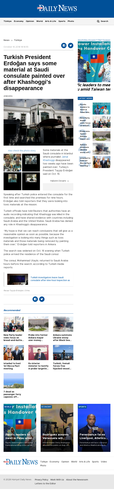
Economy (18, 21)
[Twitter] (70, 45)
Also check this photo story (22, 151)
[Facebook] (63, 45)
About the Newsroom (77, 480)
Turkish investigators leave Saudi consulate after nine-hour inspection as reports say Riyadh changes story (50, 280)
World (39, 21)
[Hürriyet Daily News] (57, 9)
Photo (71, 21)
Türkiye (8, 21)
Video (104, 462)
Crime (26, 290)
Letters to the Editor (45, 484)
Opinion (30, 21)
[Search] (98, 21)
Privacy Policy (41, 480)
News (7, 40)
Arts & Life (50, 21)
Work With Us (57, 480)
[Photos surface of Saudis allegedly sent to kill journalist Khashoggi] (12, 163)
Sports (61, 21)
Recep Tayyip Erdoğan (13, 290)
